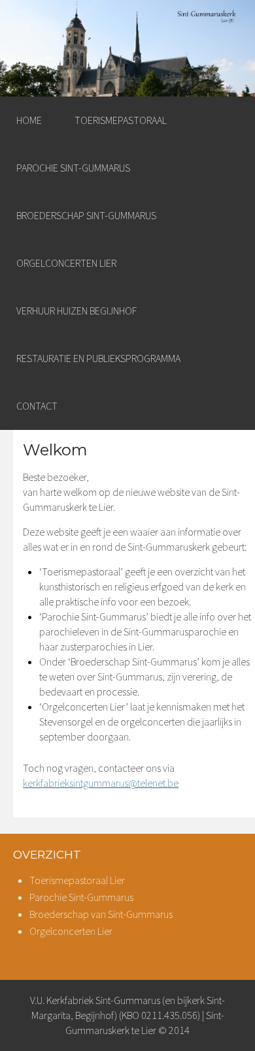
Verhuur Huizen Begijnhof (76, 310)
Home (29, 120)
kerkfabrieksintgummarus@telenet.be (100, 782)
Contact (37, 405)
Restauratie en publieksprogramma (98, 358)
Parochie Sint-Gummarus (73, 167)
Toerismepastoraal (121, 120)
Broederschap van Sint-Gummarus (101, 914)
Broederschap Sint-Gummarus (86, 215)
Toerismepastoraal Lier (77, 880)
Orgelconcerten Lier (66, 262)
